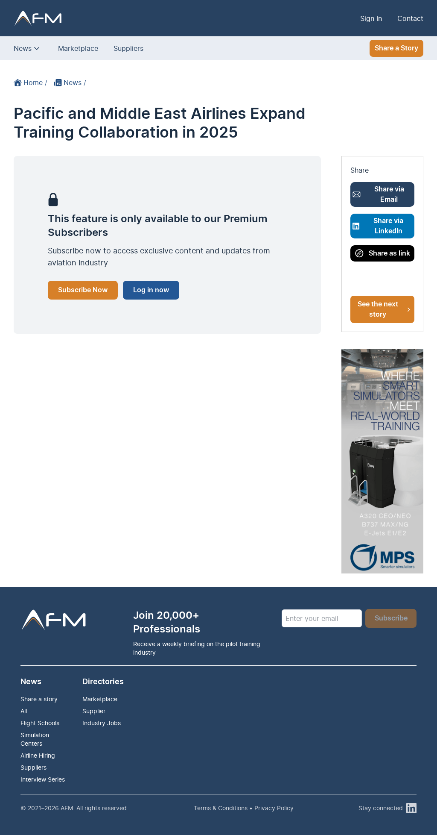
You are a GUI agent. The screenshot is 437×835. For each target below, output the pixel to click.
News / (75, 82)
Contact (410, 18)
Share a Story (396, 48)
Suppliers (128, 48)
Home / (35, 82)
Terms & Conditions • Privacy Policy (244, 807)
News (23, 48)
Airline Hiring (37, 755)
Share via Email (389, 194)
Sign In (371, 18)
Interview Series (42, 779)
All (23, 710)
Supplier (93, 710)
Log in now (151, 290)
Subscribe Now (83, 290)
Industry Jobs (101, 722)
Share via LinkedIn (388, 226)
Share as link (389, 253)
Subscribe (391, 618)
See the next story (378, 309)
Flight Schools (39, 722)
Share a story (39, 699)
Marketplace (78, 48)
